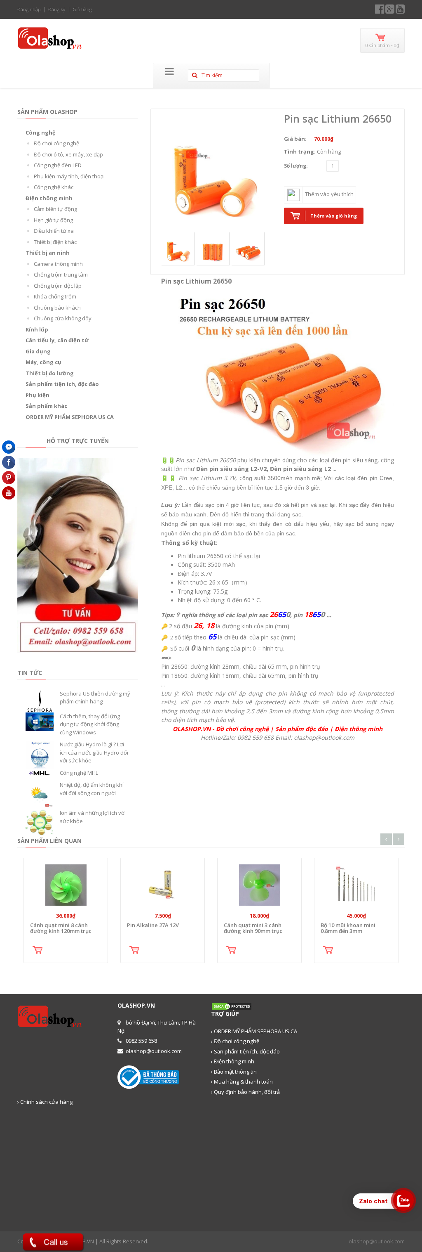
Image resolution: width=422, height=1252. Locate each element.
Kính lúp (37, 329)
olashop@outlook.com (377, 1241)
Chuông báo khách (57, 307)
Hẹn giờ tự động (53, 220)
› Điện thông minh (232, 1061)
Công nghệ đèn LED (58, 165)
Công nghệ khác (53, 187)
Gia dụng (38, 351)
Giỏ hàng (82, 9)
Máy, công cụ (43, 362)
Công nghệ (41, 132)
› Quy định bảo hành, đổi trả (245, 1092)
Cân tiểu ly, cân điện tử (57, 340)
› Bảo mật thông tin (234, 1071)
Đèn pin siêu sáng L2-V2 (231, 469)
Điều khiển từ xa (54, 230)
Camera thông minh (58, 263)
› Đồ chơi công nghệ (235, 1041)
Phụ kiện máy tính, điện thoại (69, 176)
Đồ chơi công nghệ (56, 143)
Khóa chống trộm (55, 296)
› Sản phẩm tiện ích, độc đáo (245, 1051)
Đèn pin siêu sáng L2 (300, 469)
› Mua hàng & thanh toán (242, 1081)
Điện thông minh (49, 198)
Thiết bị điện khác (55, 242)
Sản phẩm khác (46, 405)
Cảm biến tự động (55, 209)
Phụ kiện (37, 395)
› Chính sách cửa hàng (45, 1101)
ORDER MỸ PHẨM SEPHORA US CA (70, 417)
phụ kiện (248, 460)
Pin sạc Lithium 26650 (338, 118)
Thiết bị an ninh (48, 252)
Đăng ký (56, 9)
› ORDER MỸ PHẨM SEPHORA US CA (254, 1031)
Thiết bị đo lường (50, 373)
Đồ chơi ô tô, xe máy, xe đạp (68, 154)
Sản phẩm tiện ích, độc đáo (62, 384)
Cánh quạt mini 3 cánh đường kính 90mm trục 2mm (253, 931)
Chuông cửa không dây (62, 318)
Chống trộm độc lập (58, 285)
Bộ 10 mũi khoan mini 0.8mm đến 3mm (348, 928)
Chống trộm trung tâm (61, 274)
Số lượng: (296, 165)
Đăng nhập (28, 9)
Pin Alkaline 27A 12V (153, 925)
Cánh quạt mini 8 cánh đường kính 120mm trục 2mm (60, 931)
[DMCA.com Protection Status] (231, 1006)
